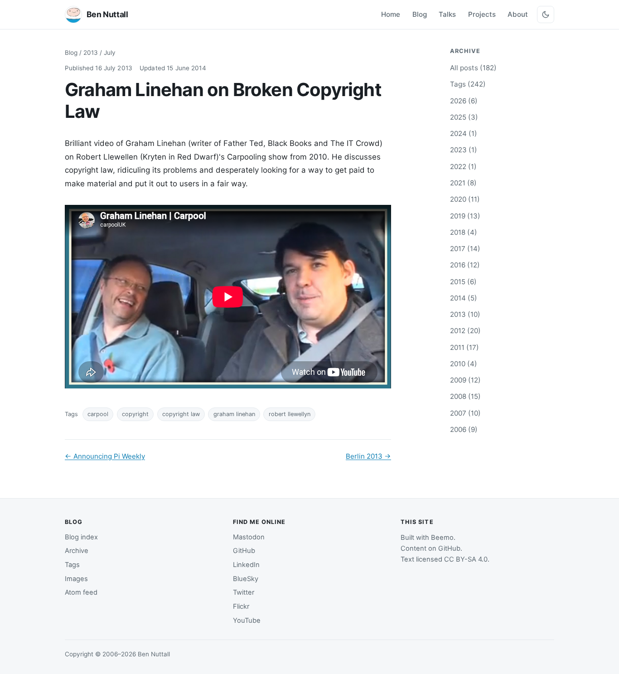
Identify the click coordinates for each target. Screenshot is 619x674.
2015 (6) (463, 281)
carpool (97, 414)
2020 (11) (465, 199)
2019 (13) (465, 216)
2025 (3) (464, 117)
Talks (447, 14)
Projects (482, 14)
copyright (135, 414)
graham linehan (234, 414)
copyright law (181, 414)
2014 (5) (463, 298)
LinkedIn (246, 565)
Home (390, 14)
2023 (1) (463, 149)
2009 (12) (465, 380)
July (110, 52)
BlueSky (245, 579)
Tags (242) (468, 84)
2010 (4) (463, 363)
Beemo (442, 537)
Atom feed (81, 592)
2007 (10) (465, 413)
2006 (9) (464, 429)
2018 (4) (463, 232)
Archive (76, 551)
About (518, 14)
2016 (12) (465, 265)
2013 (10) (465, 314)
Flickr (241, 606)
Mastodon (249, 537)
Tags (72, 565)
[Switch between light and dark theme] (545, 14)
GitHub (244, 551)
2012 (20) (465, 330)
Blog (419, 14)
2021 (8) (463, 183)
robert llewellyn (289, 414)
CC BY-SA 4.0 (466, 559)
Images (76, 579)
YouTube (247, 620)
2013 (90, 52)
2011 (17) (464, 347)
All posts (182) (473, 67)
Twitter (243, 592)
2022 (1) (463, 166)
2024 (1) (463, 133)
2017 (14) (465, 248)
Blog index (81, 537)
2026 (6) (464, 101)
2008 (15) (465, 396)
